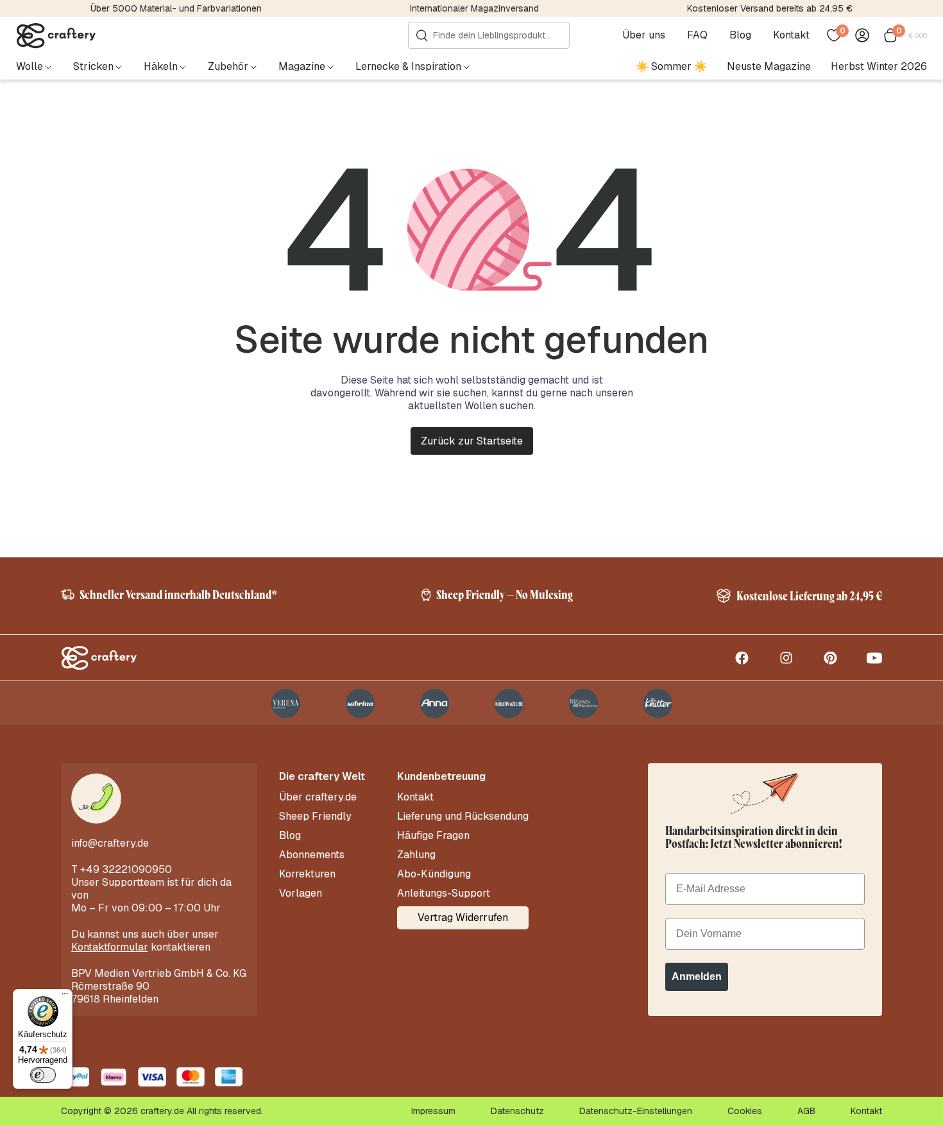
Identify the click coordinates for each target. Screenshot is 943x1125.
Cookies (744, 1111)
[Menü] (64, 996)
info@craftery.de (110, 843)
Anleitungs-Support (443, 893)
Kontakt (791, 35)
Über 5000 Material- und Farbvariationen (176, 8)
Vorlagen (300, 893)
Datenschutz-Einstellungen (635, 1111)
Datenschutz (517, 1111)
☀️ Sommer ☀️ (671, 66)
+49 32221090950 (126, 869)
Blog (740, 35)
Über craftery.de (318, 797)
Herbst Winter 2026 (879, 66)
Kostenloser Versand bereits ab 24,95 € (770, 8)
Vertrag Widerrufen (463, 917)
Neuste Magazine (769, 66)
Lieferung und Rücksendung (463, 816)
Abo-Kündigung (434, 874)
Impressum (433, 1111)
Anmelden (697, 976)
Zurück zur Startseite (472, 441)
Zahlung (416, 855)
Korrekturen (307, 874)
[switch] (43, 1075)
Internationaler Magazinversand (474, 8)
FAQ (697, 35)
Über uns (643, 35)
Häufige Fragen (433, 835)
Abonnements (311, 855)
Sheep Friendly (315, 816)
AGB (806, 1111)
